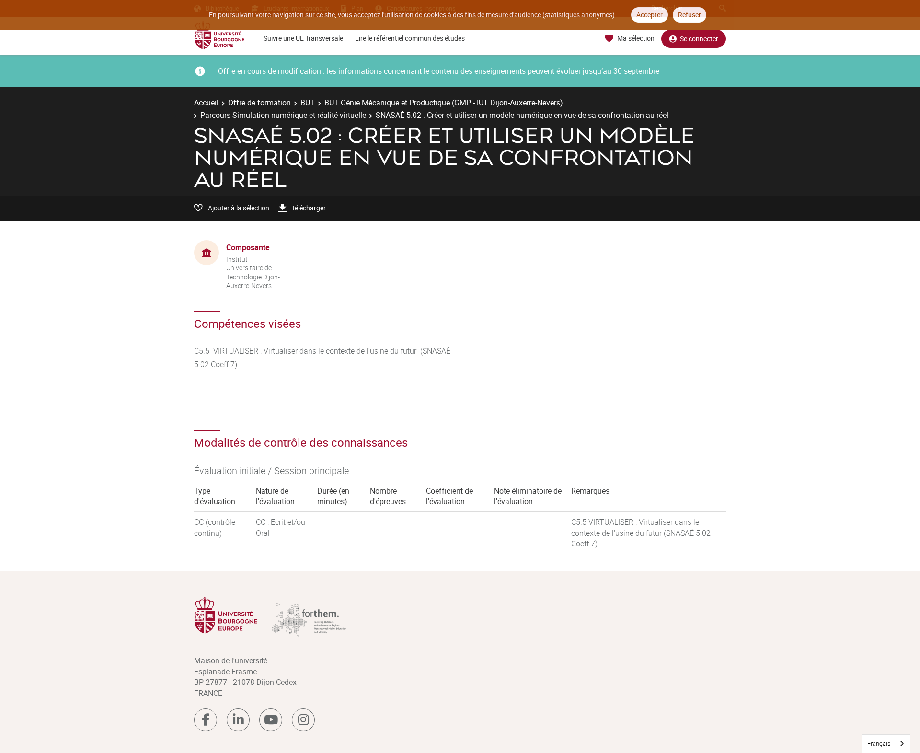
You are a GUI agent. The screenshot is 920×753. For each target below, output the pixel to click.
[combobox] (886, 743)
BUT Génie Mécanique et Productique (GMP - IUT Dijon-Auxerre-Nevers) (443, 102)
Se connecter (699, 38)
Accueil (206, 102)
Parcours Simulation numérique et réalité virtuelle (283, 115)
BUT (307, 102)
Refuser (689, 14)
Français (879, 743)
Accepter (649, 14)
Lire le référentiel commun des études (410, 38)
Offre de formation (259, 102)
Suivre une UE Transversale (303, 38)
